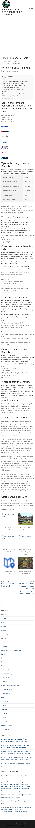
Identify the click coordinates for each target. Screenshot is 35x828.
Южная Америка (6, 725)
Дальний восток (8, 670)
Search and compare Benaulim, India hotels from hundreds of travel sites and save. (16, 82)
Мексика (4, 662)
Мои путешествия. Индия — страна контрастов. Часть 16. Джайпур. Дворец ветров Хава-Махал (16, 809)
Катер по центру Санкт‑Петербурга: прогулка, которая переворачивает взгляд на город (16, 759)
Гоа (4, 642)
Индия (3, 638)
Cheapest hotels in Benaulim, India (14, 89)
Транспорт (6, 693)
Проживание (7, 690)
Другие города (8, 674)
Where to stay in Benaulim (11, 96)
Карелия (6, 678)
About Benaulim (8, 98)
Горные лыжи (5, 622)
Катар (3, 654)
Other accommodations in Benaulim (14, 94)
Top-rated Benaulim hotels (11, 87)
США (3, 697)
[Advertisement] (17, 34)
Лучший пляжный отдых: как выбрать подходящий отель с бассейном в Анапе (15, 740)
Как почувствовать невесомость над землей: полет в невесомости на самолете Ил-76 (16, 746)
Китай (3, 658)
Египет (3, 630)
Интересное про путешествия (11, 63)
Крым (5, 682)
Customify (28, 825)
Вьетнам (4, 614)
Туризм (3, 717)
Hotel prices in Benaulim (11, 91)
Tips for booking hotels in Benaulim (14, 85)
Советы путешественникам (10, 686)
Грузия (3, 626)
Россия (3, 666)
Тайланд (4, 705)
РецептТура (7, 721)
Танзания (4, 709)
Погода (5, 634)
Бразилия (6, 729)
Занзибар (6, 713)
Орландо (6, 701)
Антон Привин (6, 61)
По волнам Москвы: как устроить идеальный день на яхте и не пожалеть (16, 765)
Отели (5, 646)
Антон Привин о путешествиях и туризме (12, 12)
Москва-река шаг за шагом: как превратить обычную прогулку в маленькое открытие (16, 752)
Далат (5, 618)
